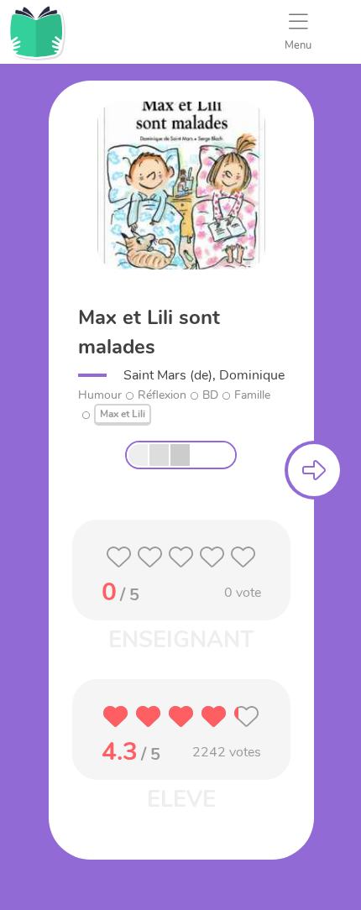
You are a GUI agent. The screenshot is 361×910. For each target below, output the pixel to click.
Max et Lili (122, 414)
